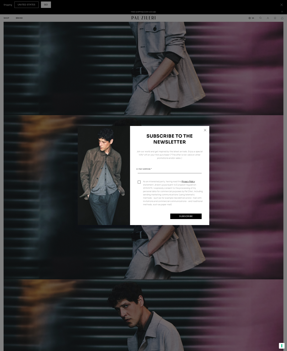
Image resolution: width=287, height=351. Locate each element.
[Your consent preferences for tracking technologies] (282, 346)
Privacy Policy (188, 181)
